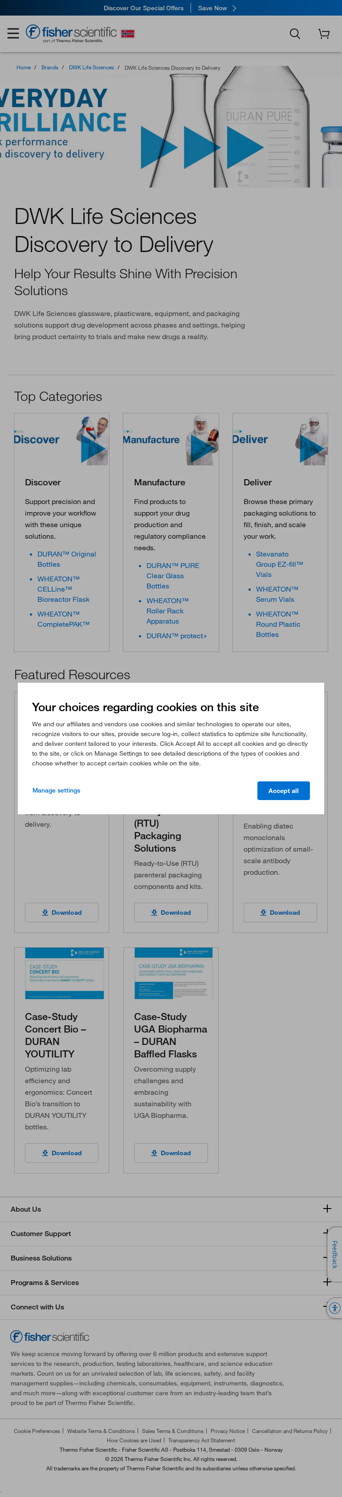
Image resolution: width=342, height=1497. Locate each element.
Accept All (284, 791)
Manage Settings (56, 790)
